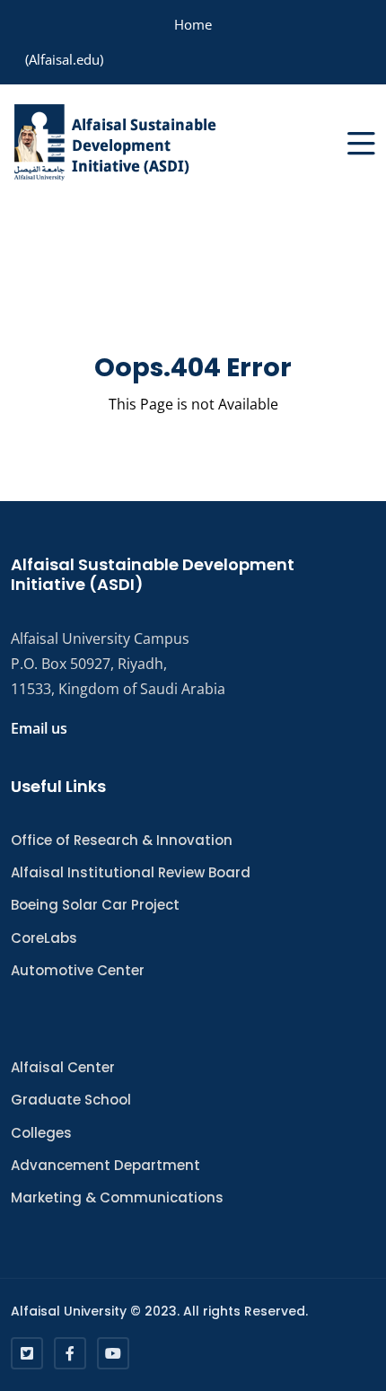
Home (193, 24)
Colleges (41, 1132)
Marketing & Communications (117, 1197)
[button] (361, 143)
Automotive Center (78, 970)
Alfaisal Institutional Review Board (130, 872)
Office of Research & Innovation (121, 840)
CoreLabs (44, 938)
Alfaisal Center (63, 1067)
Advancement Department (105, 1165)
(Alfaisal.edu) (64, 59)
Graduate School (71, 1099)
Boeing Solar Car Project (95, 904)
